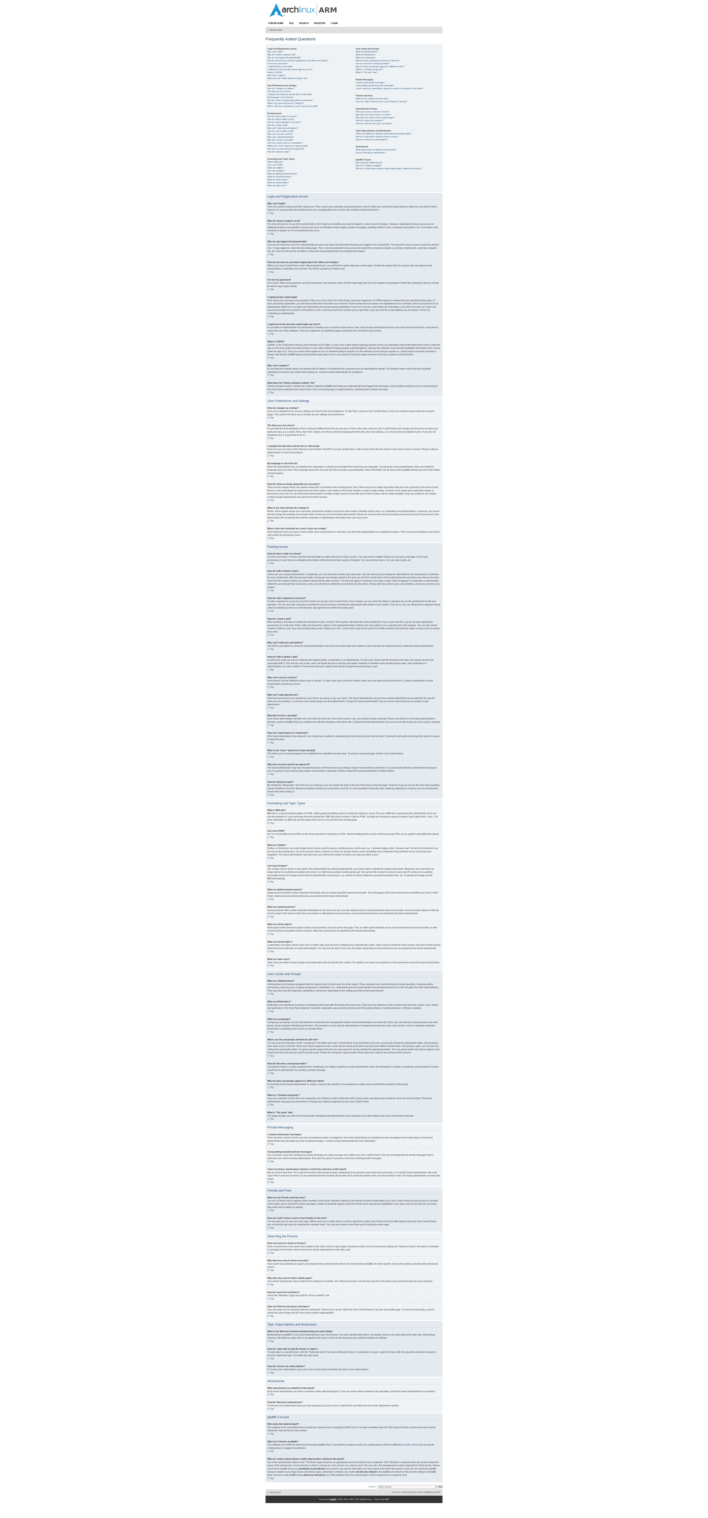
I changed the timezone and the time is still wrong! (289, 94)
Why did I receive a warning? (280, 140)
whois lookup (300, 1465)
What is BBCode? (275, 162)
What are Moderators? (366, 55)
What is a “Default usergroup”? (369, 69)
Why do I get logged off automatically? (284, 57)
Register (319, 23)
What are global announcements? (282, 174)
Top (272, 213)
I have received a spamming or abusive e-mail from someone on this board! (389, 88)
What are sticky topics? (277, 179)
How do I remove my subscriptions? (372, 139)
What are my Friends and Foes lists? (372, 98)
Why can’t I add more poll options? (282, 128)
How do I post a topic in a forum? (282, 116)
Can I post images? (276, 171)
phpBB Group (350, 1427)
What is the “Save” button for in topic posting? (287, 146)
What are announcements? (279, 177)
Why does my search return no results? (373, 115)
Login (334, 23)
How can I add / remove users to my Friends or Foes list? (381, 101)
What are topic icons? (277, 185)
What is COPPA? (274, 72)
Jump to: (372, 1487)
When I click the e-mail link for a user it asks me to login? (292, 106)
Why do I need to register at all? (281, 55)
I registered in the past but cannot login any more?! (290, 69)
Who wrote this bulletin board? (369, 162)
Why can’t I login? (275, 52)
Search (304, 23)
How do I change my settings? (280, 88)
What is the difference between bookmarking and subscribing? (383, 134)
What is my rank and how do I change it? (285, 103)
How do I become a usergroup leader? (373, 63)
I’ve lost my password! (277, 63)
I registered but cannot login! (280, 66)
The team (396, 1492)
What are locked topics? (278, 182)
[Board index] (303, 15)
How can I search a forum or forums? (372, 112)
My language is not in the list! (280, 97)
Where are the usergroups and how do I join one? (378, 60)
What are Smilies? (275, 168)
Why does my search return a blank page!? (375, 117)
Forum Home (276, 23)
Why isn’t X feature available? (369, 165)
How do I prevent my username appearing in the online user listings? (297, 60)
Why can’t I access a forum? (280, 134)
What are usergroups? (366, 57)
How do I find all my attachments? (371, 153)
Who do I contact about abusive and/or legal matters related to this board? (388, 168)
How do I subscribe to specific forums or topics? (377, 136)
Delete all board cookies (412, 1492)
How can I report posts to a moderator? (285, 143)
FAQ (291, 23)
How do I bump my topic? (278, 152)
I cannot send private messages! (370, 82)
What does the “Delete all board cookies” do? (287, 78)
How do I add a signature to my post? (284, 122)
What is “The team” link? (366, 72)
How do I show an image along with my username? (290, 100)
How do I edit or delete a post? (280, 119)
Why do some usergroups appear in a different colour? (380, 66)
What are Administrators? (367, 52)
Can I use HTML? (275, 165)
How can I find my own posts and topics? (374, 123)
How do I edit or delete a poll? (280, 131)
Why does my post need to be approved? (285, 149)
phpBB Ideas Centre (401, 1444)
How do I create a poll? (277, 125)
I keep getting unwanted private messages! (375, 85)
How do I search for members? (370, 120)
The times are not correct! (279, 91)
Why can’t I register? (276, 75)
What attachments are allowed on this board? (376, 150)
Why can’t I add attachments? (280, 137)
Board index (276, 30)
